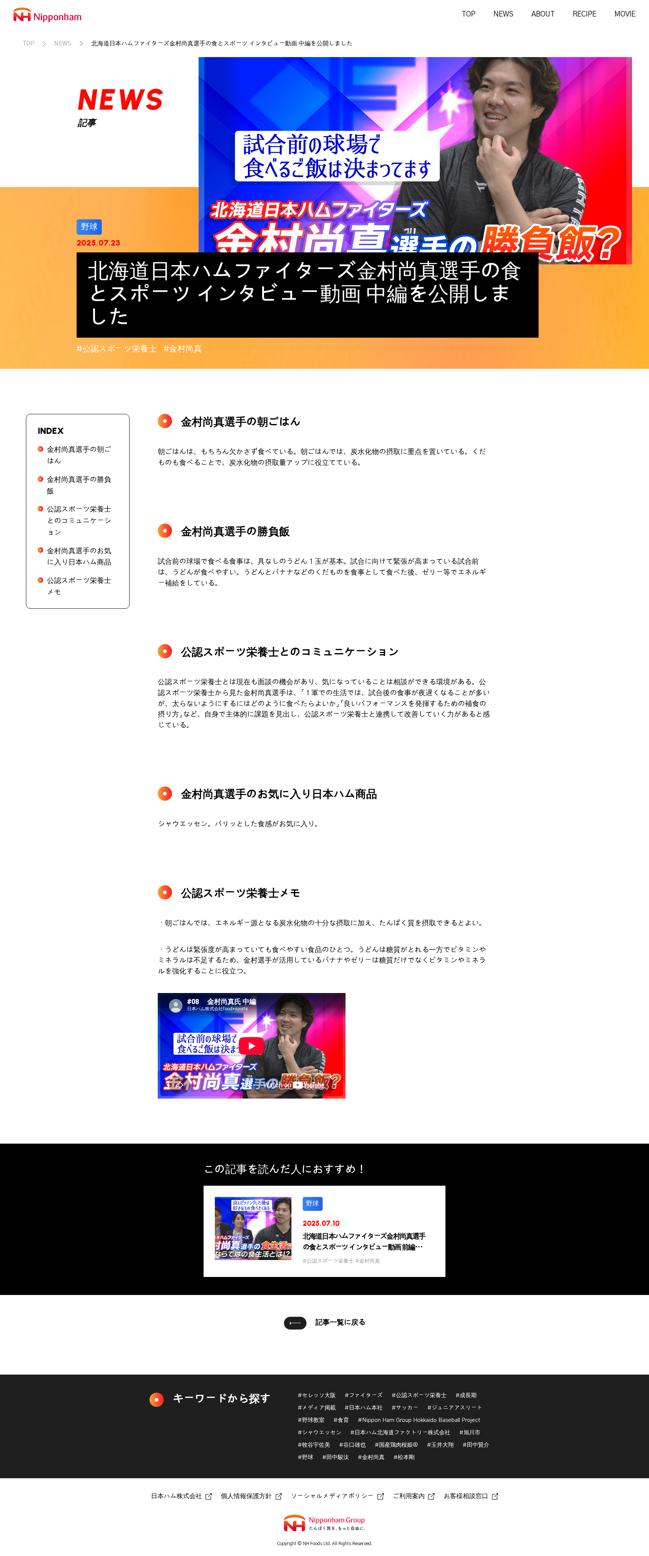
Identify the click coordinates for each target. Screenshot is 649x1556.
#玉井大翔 (440, 1445)
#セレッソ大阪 (317, 1395)
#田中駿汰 (335, 1457)
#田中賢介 (476, 1445)
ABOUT (543, 14)
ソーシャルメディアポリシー (332, 1496)
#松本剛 (404, 1457)
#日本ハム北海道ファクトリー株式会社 (400, 1432)
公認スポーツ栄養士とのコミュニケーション (79, 521)
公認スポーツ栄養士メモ (79, 586)
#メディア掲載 (317, 1408)
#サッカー (405, 1408)
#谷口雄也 (352, 1445)
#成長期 (466, 1395)
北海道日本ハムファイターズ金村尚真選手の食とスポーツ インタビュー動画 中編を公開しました (222, 44)
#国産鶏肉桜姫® (396, 1445)
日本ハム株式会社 (176, 1496)
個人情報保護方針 (246, 1496)
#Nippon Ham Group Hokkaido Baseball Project (419, 1420)
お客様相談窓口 (466, 1496)
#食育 (341, 1420)
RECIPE (584, 14)
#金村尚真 (371, 1457)
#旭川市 (469, 1432)
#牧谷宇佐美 (314, 1445)
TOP (468, 14)
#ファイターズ (364, 1395)
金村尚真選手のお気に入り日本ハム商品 (79, 557)
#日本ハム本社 (364, 1408)
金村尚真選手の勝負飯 (79, 485)
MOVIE (624, 14)
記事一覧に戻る (340, 1322)
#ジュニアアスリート (454, 1408)
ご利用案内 (409, 1496)
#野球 (305, 1457)
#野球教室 (311, 1420)
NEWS (503, 14)
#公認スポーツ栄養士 (419, 1395)
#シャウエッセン (319, 1432)
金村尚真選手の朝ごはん (79, 455)
